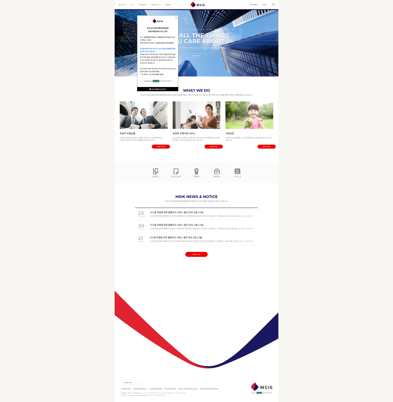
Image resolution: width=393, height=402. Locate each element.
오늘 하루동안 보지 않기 (158, 89)
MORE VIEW (196, 55)
